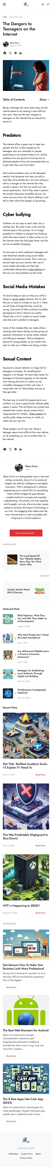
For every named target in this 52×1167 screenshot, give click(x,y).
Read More (40, 774)
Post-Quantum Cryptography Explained (32, 691)
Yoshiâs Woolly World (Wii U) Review (18, 591)
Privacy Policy (26, 1157)
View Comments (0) (24, 533)
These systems (35, 413)
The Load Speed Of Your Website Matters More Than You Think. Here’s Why (31, 560)
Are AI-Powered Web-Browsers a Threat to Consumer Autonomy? (33, 654)
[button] (4, 4)
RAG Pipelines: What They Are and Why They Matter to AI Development (32, 618)
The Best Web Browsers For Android (26, 1030)
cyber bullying (35, 269)
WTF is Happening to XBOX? (21, 905)
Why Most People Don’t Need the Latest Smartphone (33, 636)
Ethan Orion (14, 43)
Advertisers (13, 1153)
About (38, 1153)
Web (5, 17)
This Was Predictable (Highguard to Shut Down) (25, 836)
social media (18, 299)
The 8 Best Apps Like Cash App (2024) (23, 1100)
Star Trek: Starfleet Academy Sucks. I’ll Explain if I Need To (25, 765)
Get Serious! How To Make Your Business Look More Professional (23, 966)
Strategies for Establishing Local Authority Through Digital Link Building (31, 673)
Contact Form (27, 1153)
